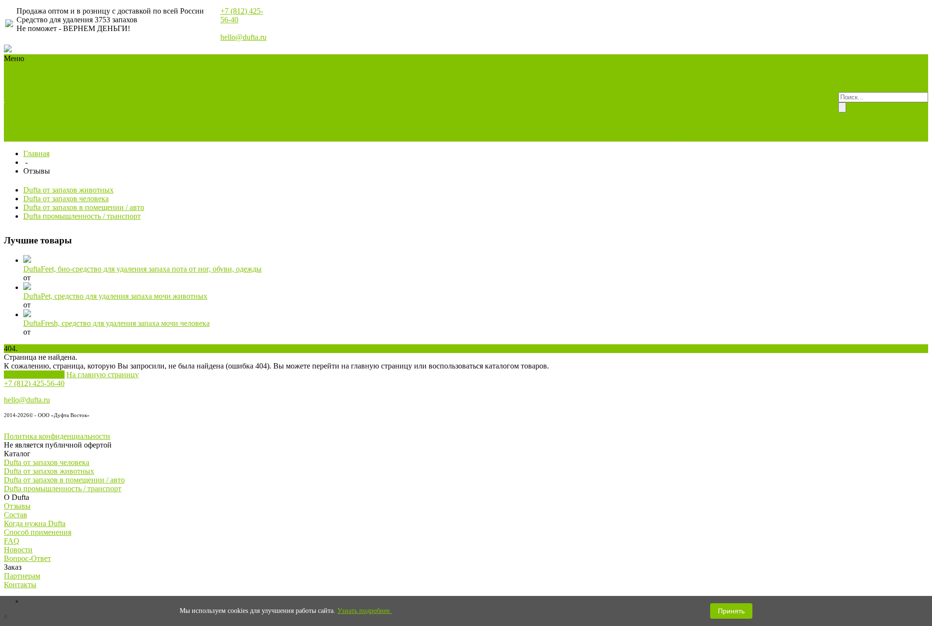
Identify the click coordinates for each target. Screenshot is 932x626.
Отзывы (17, 506)
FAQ (11, 541)
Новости (18, 550)
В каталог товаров (34, 374)
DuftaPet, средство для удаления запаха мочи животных (115, 296)
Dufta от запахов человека (47, 84)
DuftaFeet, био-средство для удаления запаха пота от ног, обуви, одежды (142, 269)
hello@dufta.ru (243, 37)
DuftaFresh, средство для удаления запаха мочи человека (116, 323)
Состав (15, 515)
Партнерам (801, 93)
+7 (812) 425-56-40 (34, 383)
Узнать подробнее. (364, 610)
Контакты (20, 584)
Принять (731, 611)
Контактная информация (740, 93)
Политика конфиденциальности (57, 436)
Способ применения (37, 532)
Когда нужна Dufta (35, 523)
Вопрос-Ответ (27, 558)
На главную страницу (103, 374)
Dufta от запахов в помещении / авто (83, 207)
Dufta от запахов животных (603, 76)
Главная (36, 153)
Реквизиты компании (734, 102)
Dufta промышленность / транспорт (80, 102)
